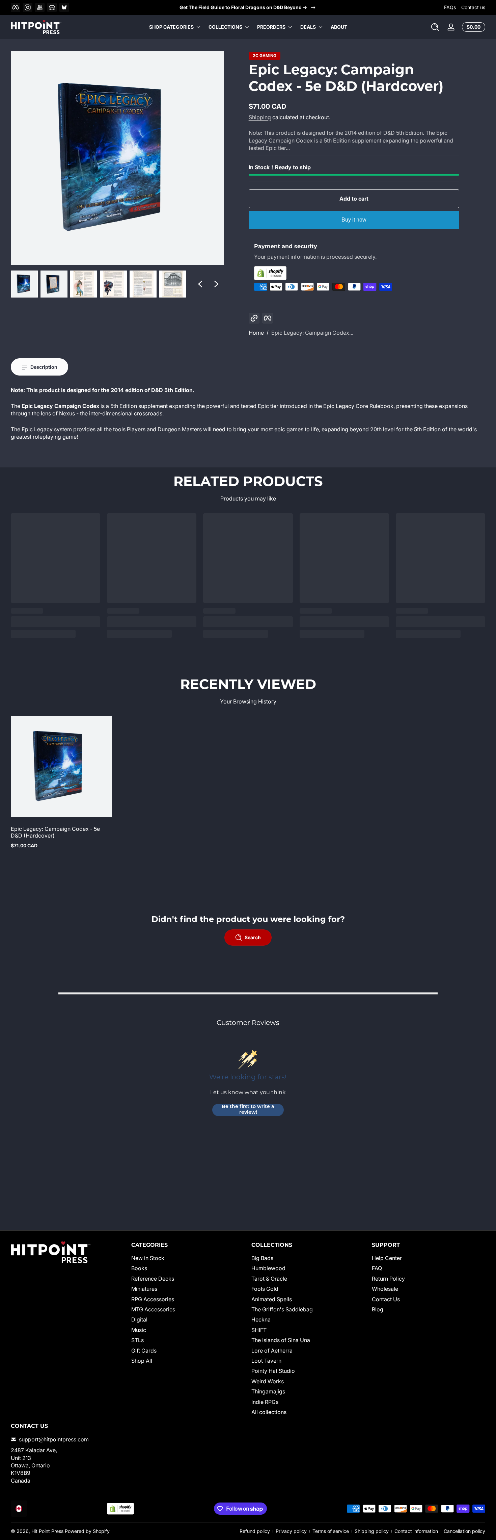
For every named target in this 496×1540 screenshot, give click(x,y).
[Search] (435, 27)
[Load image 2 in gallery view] (53, 284)
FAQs (450, 7)
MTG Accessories (153, 1309)
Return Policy (388, 1278)
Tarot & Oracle (269, 1278)
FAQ (377, 1268)
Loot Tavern (266, 1360)
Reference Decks (152, 1278)
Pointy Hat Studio (273, 1371)
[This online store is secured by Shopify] (354, 273)
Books (139, 1268)
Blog (377, 1309)
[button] (435, 27)
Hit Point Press (47, 1531)
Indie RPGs (264, 1401)
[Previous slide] (200, 284)
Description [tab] (43, 367)
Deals (308, 27)
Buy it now (353, 220)
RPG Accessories (152, 1299)
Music (138, 1330)
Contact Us (386, 1299)
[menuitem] (188, 1258)
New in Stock (147, 1258)
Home (256, 332)
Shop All (141, 1360)
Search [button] (253, 937)
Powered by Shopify (87, 1531)
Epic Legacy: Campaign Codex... (312, 332)
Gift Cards (144, 1350)
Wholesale (385, 1288)
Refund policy (255, 1531)
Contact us (473, 7)
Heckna (261, 1319)
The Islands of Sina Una (280, 1340)
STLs (137, 1340)
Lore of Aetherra (272, 1350)
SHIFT (259, 1330)
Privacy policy (291, 1531)
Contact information (416, 1531)
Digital (139, 1319)
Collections (225, 27)
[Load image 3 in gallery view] (83, 284)
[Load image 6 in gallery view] (172, 284)
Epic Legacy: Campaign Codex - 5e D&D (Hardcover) (55, 832)
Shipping (260, 117)
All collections (268, 1412)
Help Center (387, 1258)
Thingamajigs (268, 1391)
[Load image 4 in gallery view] (113, 284)
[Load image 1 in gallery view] (24, 284)
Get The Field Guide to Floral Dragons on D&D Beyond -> (243, 7)
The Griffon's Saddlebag (282, 1309)
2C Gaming (264, 56)
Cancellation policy (464, 1531)
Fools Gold (264, 1288)
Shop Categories (171, 27)
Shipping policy (372, 1531)
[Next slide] (216, 284)
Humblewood (268, 1268)
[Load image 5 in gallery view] (143, 284)
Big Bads (262, 1258)
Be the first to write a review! (248, 1109)
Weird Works (267, 1381)
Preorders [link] (271, 27)
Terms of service (330, 1531)
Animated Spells (271, 1299)
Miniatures (144, 1288)
